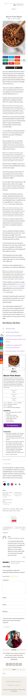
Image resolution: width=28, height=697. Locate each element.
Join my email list (7, 463)
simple (10, 510)
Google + (14, 522)
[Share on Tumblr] (5, 63)
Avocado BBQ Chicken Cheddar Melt (8, 528)
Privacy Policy (14, 685)
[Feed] (7, 664)
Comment (6, 580)
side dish (5, 510)
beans (17, 508)
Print (14, 368)
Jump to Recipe (10, 67)
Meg (19, 18)
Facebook (14, 518)
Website (5, 611)
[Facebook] (13, 664)
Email (4, 604)
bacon (13, 508)
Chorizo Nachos (17, 492)
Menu (14, 9)
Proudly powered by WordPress (10, 689)
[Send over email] (5, 60)
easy (21, 508)
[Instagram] (20, 664)
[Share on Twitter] (11, 57)
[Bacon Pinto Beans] (14, 54)
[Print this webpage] (11, 60)
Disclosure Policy (14, 681)
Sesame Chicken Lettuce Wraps (20, 528)
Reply (24, 557)
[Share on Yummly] (17, 60)
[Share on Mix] (17, 63)
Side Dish (6, 508)
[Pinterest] (17, 664)
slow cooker (16, 510)
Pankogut (14, 691)
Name (5, 597)
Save (14, 520)
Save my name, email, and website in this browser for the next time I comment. (13, 620)
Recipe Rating (6, 576)
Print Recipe (19, 67)
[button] (11, 371)
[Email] (10, 664)
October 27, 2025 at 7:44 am (16, 538)
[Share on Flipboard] (11, 63)
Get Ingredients (12, 425)
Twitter (14, 519)
